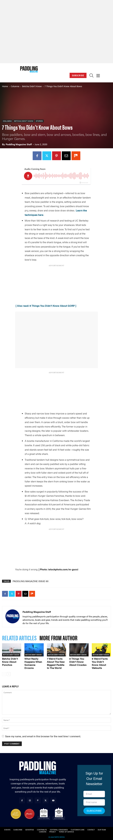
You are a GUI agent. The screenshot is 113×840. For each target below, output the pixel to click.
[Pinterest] (56, 155)
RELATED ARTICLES (19, 637)
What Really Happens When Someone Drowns (33, 663)
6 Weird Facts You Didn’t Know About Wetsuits (100, 663)
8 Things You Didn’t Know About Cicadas (78, 662)
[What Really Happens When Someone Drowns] (34, 649)
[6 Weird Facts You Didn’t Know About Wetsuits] (101, 649)
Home (5, 86)
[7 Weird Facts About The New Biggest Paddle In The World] (56, 649)
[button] (91, 76)
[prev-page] (4, 674)
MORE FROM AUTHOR (58, 637)
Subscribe (78, 75)
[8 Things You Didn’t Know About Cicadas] (78, 649)
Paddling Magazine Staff (19, 144)
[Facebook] (37, 155)
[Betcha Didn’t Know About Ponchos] (11, 649)
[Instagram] (30, 800)
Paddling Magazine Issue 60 (30, 581)
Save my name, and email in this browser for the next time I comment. (43, 736)
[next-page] (8, 674)
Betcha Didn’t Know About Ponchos (10, 662)
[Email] (66, 155)
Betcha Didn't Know (32, 86)
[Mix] (76, 155)
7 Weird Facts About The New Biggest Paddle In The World (56, 663)
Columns (15, 86)
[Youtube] (53, 800)
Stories (39, 121)
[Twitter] (46, 155)
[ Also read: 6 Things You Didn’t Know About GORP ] (46, 305)
